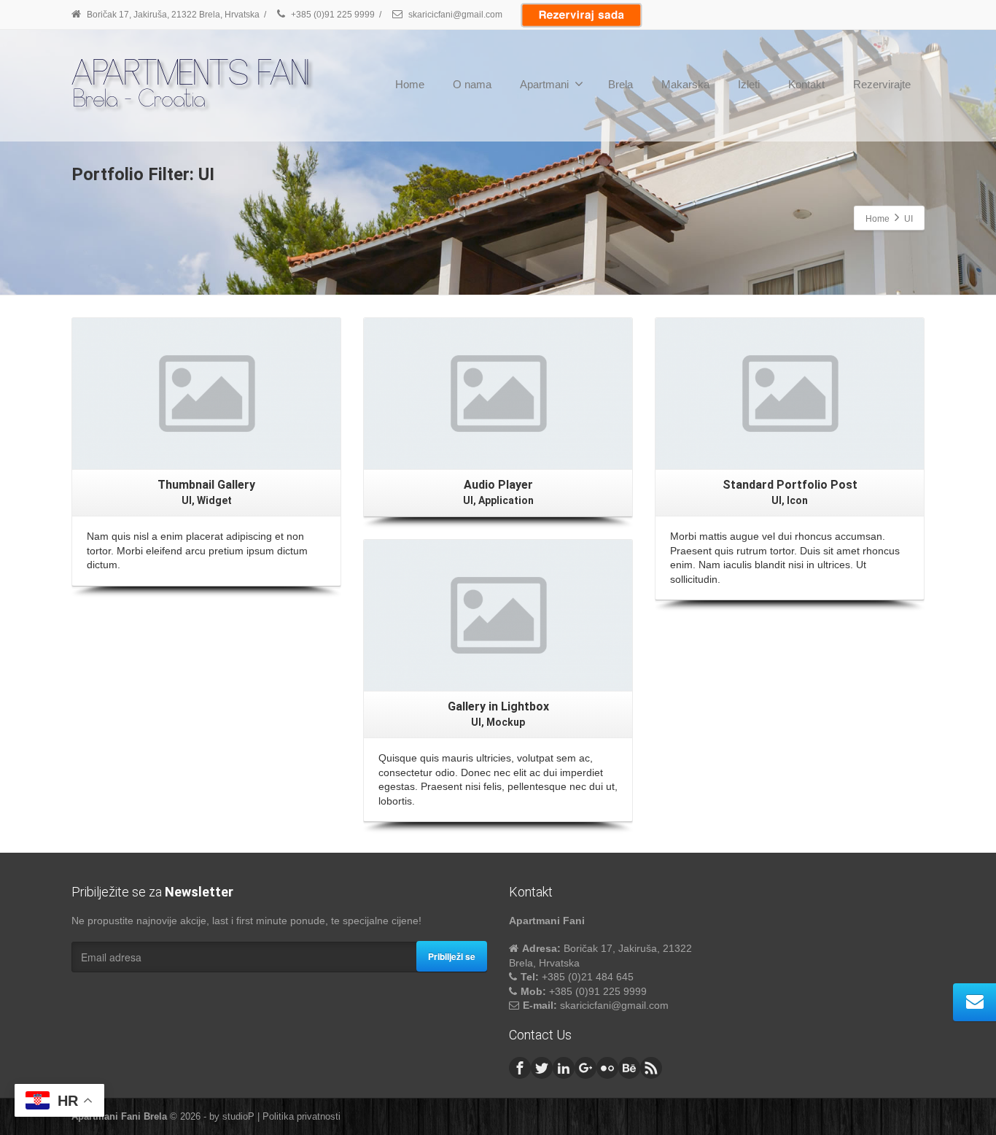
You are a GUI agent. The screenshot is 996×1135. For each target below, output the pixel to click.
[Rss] (651, 1068)
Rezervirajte (882, 84)
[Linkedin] (564, 1068)
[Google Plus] (585, 1068)
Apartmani (544, 84)
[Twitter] (542, 1068)
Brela (620, 84)
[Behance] (629, 1068)
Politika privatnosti (301, 1116)
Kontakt (806, 84)
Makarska (685, 84)
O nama (472, 84)
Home (409, 84)
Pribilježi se (451, 956)
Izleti (749, 84)
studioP (238, 1116)
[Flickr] (607, 1068)
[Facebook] (520, 1068)
